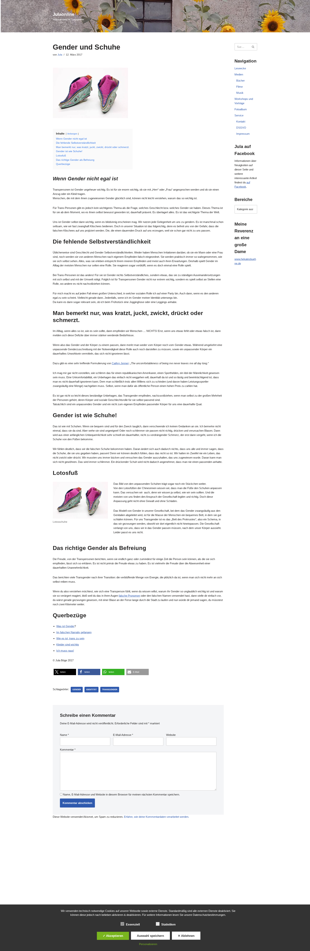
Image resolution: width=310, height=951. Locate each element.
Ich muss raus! (65, 650)
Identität (91, 689)
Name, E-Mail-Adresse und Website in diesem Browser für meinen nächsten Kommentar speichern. (121, 794)
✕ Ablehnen (186, 935)
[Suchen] (253, 46)
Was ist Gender (65, 626)
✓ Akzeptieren (113, 935)
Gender (76, 689)
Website (171, 734)
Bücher (240, 80)
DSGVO (241, 127)
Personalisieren (148, 944)
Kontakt (240, 121)
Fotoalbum (240, 109)
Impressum (243, 133)
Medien (238, 74)
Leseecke (240, 68)
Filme (239, 86)
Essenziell (133, 924)
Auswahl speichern (150, 935)
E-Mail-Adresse (123, 734)
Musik (239, 92)
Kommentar (68, 749)
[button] (65, 672)
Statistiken (168, 924)
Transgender (109, 689)
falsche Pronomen (129, 595)
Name (64, 734)
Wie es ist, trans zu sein (70, 638)
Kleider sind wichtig (67, 644)
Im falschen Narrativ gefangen (73, 632)
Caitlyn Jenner (120, 363)
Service (238, 115)
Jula (60, 54)
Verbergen (72, 134)
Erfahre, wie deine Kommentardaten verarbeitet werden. (156, 816)
